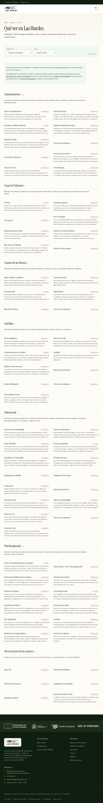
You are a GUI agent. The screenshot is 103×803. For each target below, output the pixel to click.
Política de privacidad (19, 799)
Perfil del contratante (77, 746)
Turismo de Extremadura (62, 76)
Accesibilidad (46, 799)
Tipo (35, 49)
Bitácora (73, 757)
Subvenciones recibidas (45, 749)
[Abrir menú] (96, 9)
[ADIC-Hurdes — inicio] (11, 9)
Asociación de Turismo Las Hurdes (18, 76)
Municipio (10, 49)
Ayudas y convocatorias (78, 743)
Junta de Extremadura (28, 79)
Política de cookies (34, 799)
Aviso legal (7, 799)
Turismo (12, 22)
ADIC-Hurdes (41, 743)
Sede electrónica (75, 760)
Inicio (6, 22)
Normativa (73, 749)
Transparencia (24, 2)
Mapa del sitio (57, 799)
